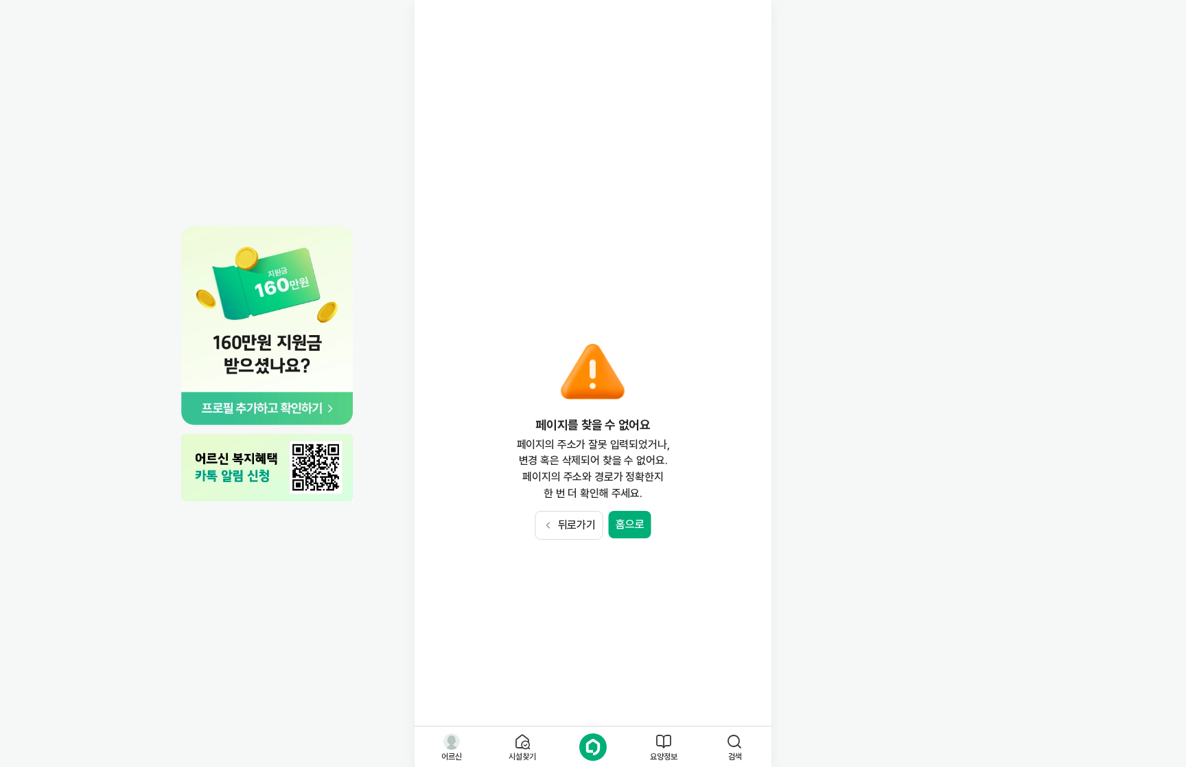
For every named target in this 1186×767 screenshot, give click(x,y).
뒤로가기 (577, 524)
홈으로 (630, 524)
